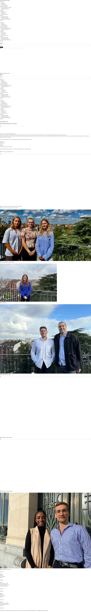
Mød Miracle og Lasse (5, 569)
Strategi (2, 2)
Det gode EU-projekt (3, 6)
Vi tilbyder (2, 31)
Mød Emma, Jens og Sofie (6, 491)
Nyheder (1, 20)
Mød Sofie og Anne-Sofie (6, 437)
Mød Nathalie (3, 302)
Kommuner (3, 13)
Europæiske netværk (5, 17)
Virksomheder (3, 12)
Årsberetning (3, 24)
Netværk (1, 15)
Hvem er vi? (2, 1)
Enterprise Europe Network (6, 39)
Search (1, 43)
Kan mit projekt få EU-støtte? (6, 7)
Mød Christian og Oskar (5, 374)
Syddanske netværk (4, 16)
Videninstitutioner (4, 14)
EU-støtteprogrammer (5, 8)
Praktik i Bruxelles (4, 5)
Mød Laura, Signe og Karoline (7, 262)
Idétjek (2, 9)
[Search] (1, 47)
